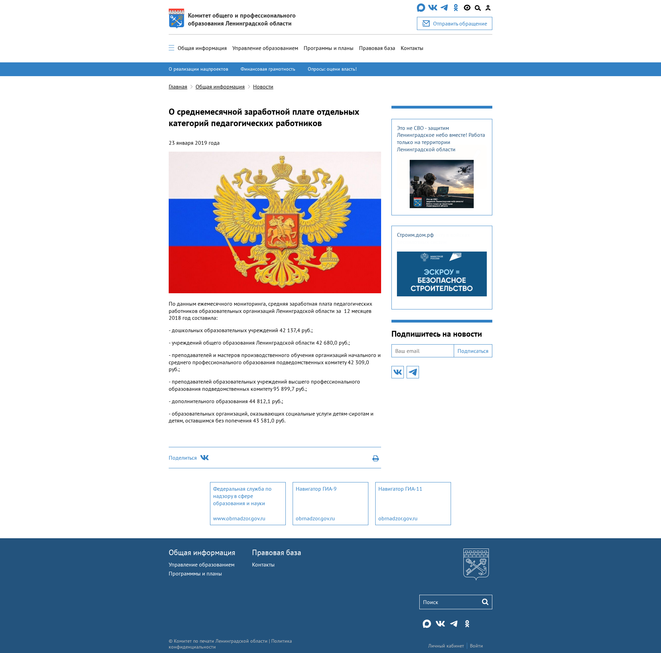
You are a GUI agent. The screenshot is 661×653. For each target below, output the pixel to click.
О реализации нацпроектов (198, 69)
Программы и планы (329, 47)
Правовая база (377, 47)
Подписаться (473, 350)
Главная (178, 86)
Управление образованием (265, 47)
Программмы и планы (195, 573)
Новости (263, 86)
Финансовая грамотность (268, 69)
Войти (476, 646)
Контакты (412, 47)
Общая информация (202, 47)
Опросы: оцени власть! (332, 69)
